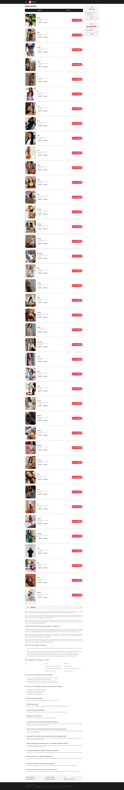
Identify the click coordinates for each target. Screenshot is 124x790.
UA (98, 1)
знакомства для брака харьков (30, 777)
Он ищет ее (68, 10)
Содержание (32, 607)
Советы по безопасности (62, 786)
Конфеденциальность (29, 786)
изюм (64, 777)
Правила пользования (55, 786)
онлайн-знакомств (73, 616)
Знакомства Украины (28, 603)
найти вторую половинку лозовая (49, 777)
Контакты (68, 786)
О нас (72, 786)
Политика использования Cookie (38, 786)
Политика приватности (47, 786)
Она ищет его (40, 10)
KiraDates (34, 2)
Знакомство (40, 22)
